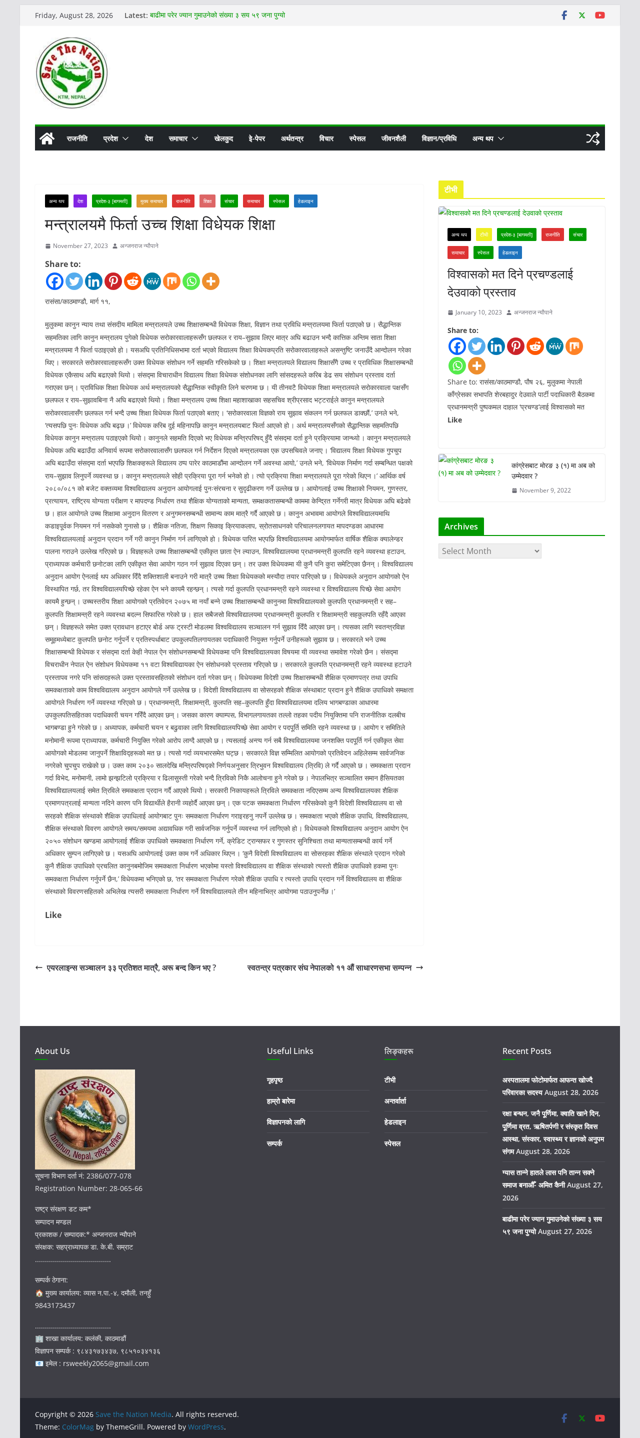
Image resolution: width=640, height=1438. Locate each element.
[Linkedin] (93, 281)
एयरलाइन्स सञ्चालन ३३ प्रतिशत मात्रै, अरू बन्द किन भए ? (131, 967)
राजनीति (77, 138)
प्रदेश (111, 138)
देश (149, 138)
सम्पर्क (274, 1143)
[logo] (85, 1075)
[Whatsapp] (191, 281)
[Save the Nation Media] (47, 138)
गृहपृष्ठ (274, 1079)
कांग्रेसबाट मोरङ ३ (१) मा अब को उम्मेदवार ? (553, 470)
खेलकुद (223, 138)
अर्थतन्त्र (292, 138)
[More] (211, 281)
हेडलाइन (306, 201)
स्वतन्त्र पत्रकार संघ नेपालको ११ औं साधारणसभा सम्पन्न (330, 967)
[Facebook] (55, 281)
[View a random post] (593, 138)
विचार (327, 138)
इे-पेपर (257, 138)
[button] (123, 139)
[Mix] (171, 281)
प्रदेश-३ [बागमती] (112, 201)
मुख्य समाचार (151, 201)
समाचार (178, 138)
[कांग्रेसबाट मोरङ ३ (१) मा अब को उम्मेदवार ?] (471, 478)
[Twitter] (74, 281)
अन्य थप (483, 138)
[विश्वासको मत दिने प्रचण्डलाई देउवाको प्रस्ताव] (521, 212)
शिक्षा (208, 201)
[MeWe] (152, 281)
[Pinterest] (113, 281)
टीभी (484, 234)
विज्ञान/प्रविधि (439, 138)
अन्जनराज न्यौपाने (139, 246)
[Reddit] (133, 281)
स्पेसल (358, 138)
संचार (229, 201)
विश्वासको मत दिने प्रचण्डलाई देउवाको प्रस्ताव (510, 283)
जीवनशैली (394, 138)
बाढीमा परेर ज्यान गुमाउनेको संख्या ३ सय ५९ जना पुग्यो (217, 15)
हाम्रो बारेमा (281, 1101)
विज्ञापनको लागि (286, 1121)
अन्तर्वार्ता (395, 1101)
